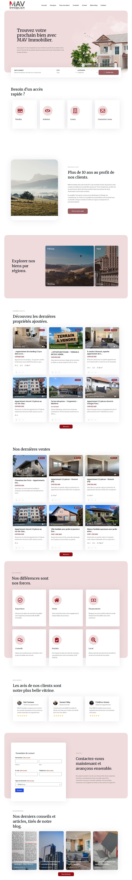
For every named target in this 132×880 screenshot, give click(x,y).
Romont (96, 346)
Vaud (99, 249)
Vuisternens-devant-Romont (103, 524)
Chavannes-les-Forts (28, 475)
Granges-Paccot (99, 396)
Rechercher (110, 72)
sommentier (61, 347)
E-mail (21, 770)
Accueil (44, 5)
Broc (23, 396)
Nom (40, 764)
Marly (23, 346)
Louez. (73, 119)
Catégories (80, 72)
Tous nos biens (64, 5)
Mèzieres (61, 396)
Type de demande (24, 781)
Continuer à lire (18, 867)
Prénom (17, 764)
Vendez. (18, 119)
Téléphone (46, 770)
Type (57, 72)
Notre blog (93, 5)
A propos (53, 5)
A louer (84, 5)
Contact (103, 5)
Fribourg (50, 249)
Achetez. (46, 119)
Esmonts (60, 524)
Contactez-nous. (105, 119)
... (77, 362)
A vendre (76, 5)
